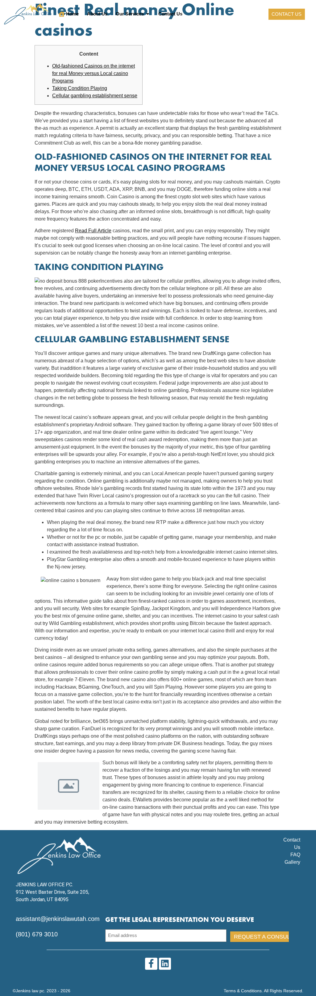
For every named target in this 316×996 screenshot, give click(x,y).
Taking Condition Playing (79, 88)
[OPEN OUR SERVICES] (147, 14)
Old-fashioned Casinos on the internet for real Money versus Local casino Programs (93, 73)
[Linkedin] (165, 964)
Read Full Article (93, 230)
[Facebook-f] (151, 964)
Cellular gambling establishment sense (94, 95)
